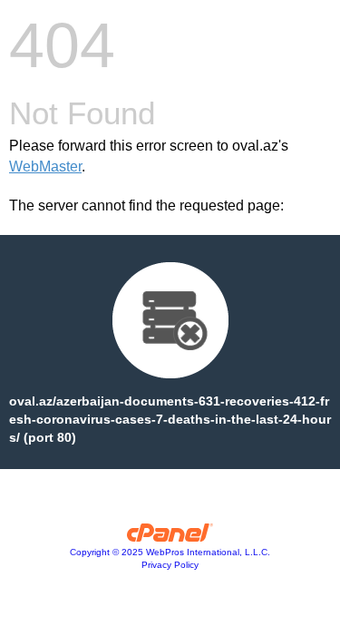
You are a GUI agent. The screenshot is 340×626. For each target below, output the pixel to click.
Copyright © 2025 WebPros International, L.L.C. (170, 552)
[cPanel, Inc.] (170, 537)
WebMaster (45, 166)
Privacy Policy (170, 565)
